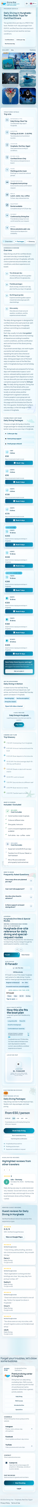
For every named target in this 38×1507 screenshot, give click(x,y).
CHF (26, 1118)
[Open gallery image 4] (10, 96)
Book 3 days (20, 501)
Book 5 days (20, 544)
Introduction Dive (23, 402)
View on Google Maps (14, 1237)
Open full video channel (14, 706)
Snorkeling (21, 405)
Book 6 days (20, 566)
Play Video (19, 724)
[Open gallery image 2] (10, 78)
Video (12, 50)
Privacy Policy (5, 1500)
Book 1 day (20, 463)
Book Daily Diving (19, 1131)
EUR (14, 1118)
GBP (22, 1118)
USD (18, 1118)
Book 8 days (20, 611)
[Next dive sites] (21, 949)
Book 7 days (20, 590)
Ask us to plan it (19, 671)
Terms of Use (15, 1500)
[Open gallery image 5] (27, 96)
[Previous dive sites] (17, 949)
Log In (19, 1486)
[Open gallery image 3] (27, 78)
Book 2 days (20, 482)
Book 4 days (20, 520)
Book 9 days (20, 632)
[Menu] (26, 3)
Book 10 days (20, 654)
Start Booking (20, 1480)
